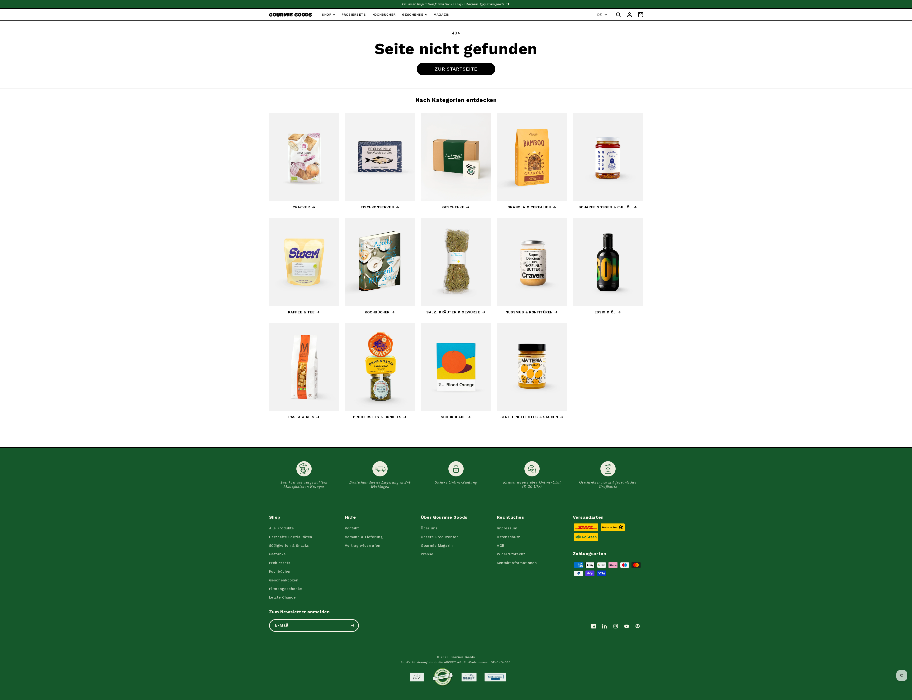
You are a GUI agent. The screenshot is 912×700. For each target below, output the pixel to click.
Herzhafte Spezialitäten (291, 537)
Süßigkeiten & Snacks (289, 545)
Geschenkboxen (284, 580)
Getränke (277, 554)
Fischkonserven (377, 207)
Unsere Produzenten (440, 537)
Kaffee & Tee (301, 312)
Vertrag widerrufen (362, 545)
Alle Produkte (281, 528)
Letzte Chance (282, 597)
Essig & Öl (605, 312)
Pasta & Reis (301, 417)
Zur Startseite (456, 69)
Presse (427, 554)
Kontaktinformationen (517, 563)
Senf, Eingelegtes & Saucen (529, 417)
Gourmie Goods (463, 657)
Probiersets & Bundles (377, 417)
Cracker (301, 207)
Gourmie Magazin (437, 545)
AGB (500, 545)
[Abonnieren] (352, 625)
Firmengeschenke (285, 589)
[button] (328, 15)
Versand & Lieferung (364, 537)
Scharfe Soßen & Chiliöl (605, 207)
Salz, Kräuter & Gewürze (453, 312)
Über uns (429, 528)
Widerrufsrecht (511, 554)
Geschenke (453, 207)
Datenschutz (508, 537)
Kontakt (352, 528)
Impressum (507, 528)
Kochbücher (377, 312)
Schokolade (453, 417)
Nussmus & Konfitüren (529, 312)
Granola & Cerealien (529, 207)
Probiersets (279, 563)
